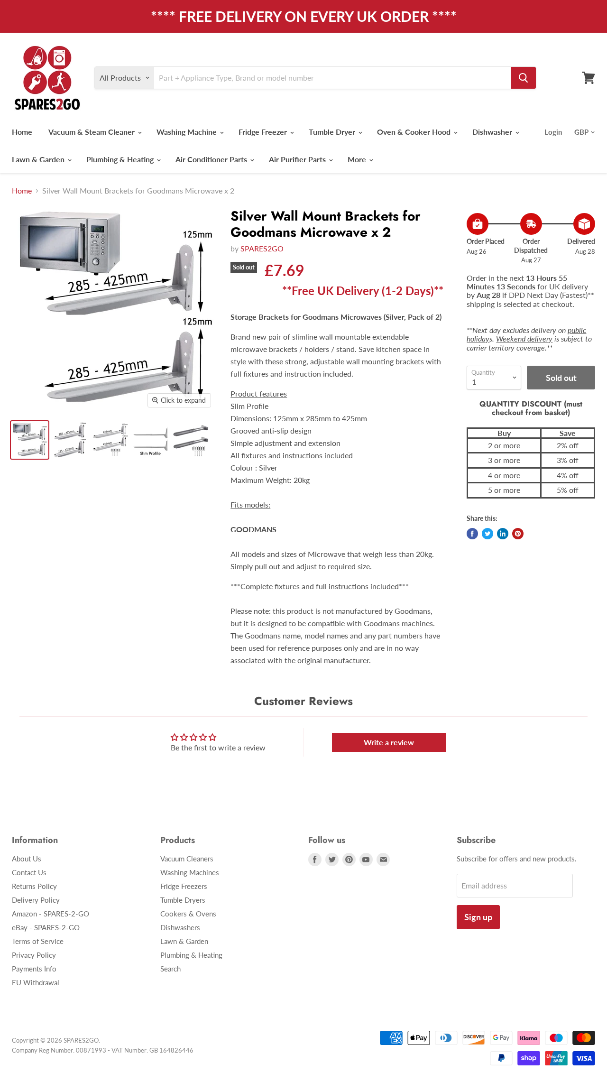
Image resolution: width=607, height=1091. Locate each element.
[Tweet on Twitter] (487, 533)
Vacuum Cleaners (186, 858)
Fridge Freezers (183, 886)
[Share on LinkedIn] (502, 533)
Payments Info (34, 968)
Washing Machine (187, 131)
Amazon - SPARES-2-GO (50, 913)
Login (553, 132)
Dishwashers (180, 927)
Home (22, 131)
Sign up (478, 917)
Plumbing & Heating (121, 159)
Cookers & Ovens (188, 913)
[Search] (523, 78)
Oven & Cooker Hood (414, 131)
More (358, 159)
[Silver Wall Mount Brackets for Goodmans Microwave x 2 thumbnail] (29, 440)
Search (170, 968)
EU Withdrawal (35, 982)
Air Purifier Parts (298, 159)
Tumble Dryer (333, 131)
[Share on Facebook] (472, 533)
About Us (26, 858)
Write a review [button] (389, 742)
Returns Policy (34, 886)
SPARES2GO (262, 248)
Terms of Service (38, 941)
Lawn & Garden (39, 159)
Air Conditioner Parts (212, 159)
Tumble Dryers (182, 900)
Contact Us (29, 872)
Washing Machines (189, 872)
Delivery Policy (36, 900)
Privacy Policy (34, 955)
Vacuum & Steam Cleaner (92, 131)
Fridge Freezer (264, 131)
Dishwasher (493, 131)
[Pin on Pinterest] (518, 533)
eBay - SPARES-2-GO (46, 927)
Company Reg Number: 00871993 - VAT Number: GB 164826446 (102, 1050)
